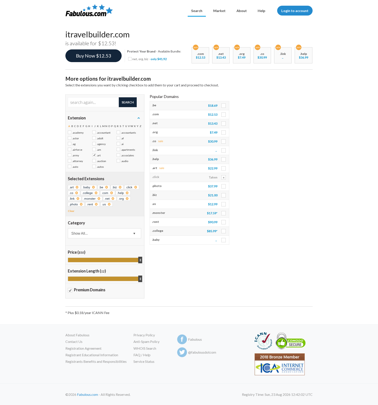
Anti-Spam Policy (146, 341)
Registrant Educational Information (91, 355)
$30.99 (262, 57)
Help (261, 11)
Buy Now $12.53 (93, 56)
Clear (71, 211)
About (241, 11)
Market (219, 11)
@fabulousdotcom (202, 352)
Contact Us (73, 341)
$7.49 (241, 57)
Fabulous (195, 339)
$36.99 (303, 57)
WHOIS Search (144, 348)
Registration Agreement (83, 348)
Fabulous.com (87, 394)
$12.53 (200, 57)
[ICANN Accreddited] (263, 341)
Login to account (294, 11)
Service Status (143, 361)
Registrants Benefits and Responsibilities (96, 361)
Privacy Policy (144, 335)
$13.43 (221, 57)
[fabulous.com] (89, 10)
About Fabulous (77, 335)
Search (196, 11)
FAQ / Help (141, 355)
